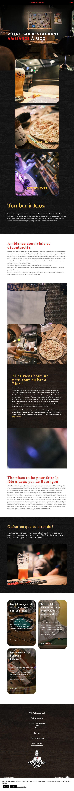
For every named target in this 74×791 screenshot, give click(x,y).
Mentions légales (37, 738)
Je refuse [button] (13, 786)
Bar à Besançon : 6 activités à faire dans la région (21, 607)
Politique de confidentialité (37, 744)
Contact (37, 733)
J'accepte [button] (6, 786)
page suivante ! (17, 417)
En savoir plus (21, 787)
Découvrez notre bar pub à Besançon (20, 655)
